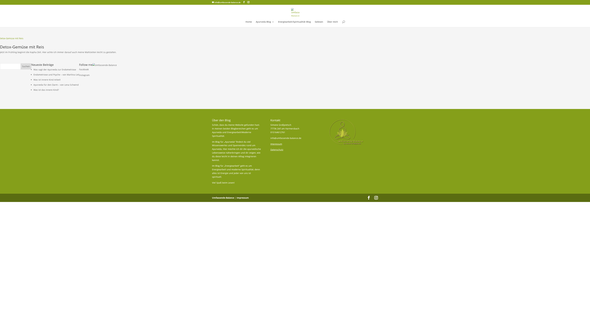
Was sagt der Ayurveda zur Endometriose (54, 69)
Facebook (84, 69)
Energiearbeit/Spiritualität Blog (294, 22)
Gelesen (319, 22)
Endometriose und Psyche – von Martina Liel (56, 74)
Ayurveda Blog (263, 22)
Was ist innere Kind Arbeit (47, 79)
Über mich (332, 22)
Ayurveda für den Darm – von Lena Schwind (56, 84)
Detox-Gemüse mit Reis (22, 47)
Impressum (243, 197)
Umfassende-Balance (223, 197)
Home (249, 22)
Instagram (84, 75)
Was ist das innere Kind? (46, 89)
